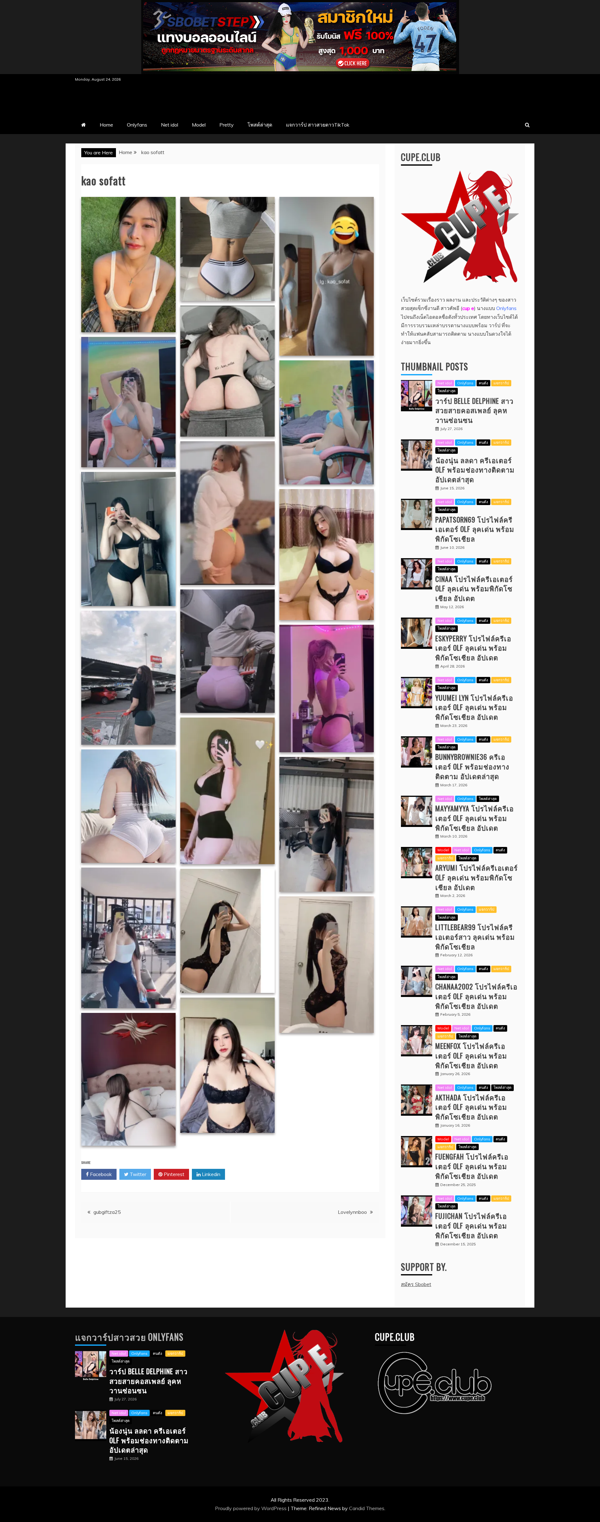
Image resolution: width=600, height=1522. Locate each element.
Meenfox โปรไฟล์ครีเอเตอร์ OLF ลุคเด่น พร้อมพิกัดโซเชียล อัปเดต (471, 1055)
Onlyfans (137, 125)
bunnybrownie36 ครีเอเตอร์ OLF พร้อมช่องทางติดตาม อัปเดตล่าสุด (472, 766)
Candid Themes (366, 1508)
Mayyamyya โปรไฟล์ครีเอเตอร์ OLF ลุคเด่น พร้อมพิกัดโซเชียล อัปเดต (474, 818)
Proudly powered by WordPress (251, 1508)
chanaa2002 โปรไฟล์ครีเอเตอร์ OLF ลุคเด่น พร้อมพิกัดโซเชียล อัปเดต (476, 996)
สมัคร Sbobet (416, 1284)
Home (106, 125)
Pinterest (173, 1174)
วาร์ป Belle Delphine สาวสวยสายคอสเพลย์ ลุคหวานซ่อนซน (474, 410)
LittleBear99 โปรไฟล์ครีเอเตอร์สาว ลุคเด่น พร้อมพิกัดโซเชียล (475, 936)
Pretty (226, 125)
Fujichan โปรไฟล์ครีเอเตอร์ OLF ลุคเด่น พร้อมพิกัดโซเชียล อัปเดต (471, 1225)
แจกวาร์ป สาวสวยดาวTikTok (317, 125)
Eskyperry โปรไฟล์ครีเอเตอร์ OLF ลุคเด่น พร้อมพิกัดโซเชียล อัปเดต (473, 648)
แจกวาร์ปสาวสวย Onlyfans (129, 1336)
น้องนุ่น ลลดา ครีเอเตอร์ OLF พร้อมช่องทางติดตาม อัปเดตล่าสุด (475, 469)
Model (199, 125)
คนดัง (483, 383)
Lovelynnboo (352, 1212)
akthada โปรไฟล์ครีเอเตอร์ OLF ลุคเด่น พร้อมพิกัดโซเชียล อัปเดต (471, 1107)
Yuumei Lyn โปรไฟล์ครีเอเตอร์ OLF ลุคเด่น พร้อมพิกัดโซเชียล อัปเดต (474, 707)
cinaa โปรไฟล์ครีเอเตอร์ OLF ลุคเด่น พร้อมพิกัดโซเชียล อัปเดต (474, 588)
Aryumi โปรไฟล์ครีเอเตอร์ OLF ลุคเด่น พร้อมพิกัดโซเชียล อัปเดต (476, 877)
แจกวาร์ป (501, 383)
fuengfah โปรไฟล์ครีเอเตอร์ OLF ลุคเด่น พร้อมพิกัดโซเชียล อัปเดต (471, 1166)
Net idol (169, 125)
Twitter (137, 1174)
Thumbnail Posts (434, 366)
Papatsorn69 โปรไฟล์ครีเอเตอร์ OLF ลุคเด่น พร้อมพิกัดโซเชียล (474, 529)
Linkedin (210, 1174)
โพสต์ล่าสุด (260, 125)
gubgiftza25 (107, 1212)
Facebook (100, 1174)
